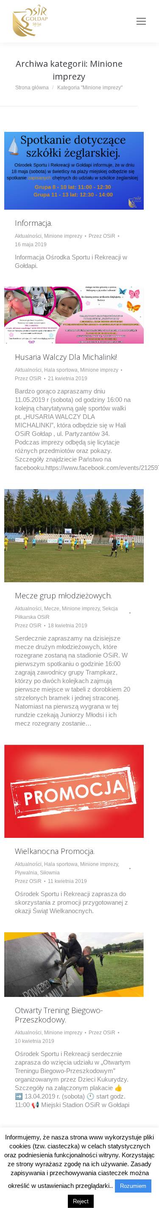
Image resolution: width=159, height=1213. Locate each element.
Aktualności (28, 236)
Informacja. (33, 223)
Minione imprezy (63, 236)
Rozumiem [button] (133, 1186)
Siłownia (50, 873)
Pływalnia (26, 873)
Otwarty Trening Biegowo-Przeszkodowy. (59, 1015)
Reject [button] (81, 1201)
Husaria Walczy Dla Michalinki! (66, 357)
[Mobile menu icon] (141, 21)
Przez (102, 236)
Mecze (51, 609)
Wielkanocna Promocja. (55, 851)
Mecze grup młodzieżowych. (63, 595)
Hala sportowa (61, 370)
